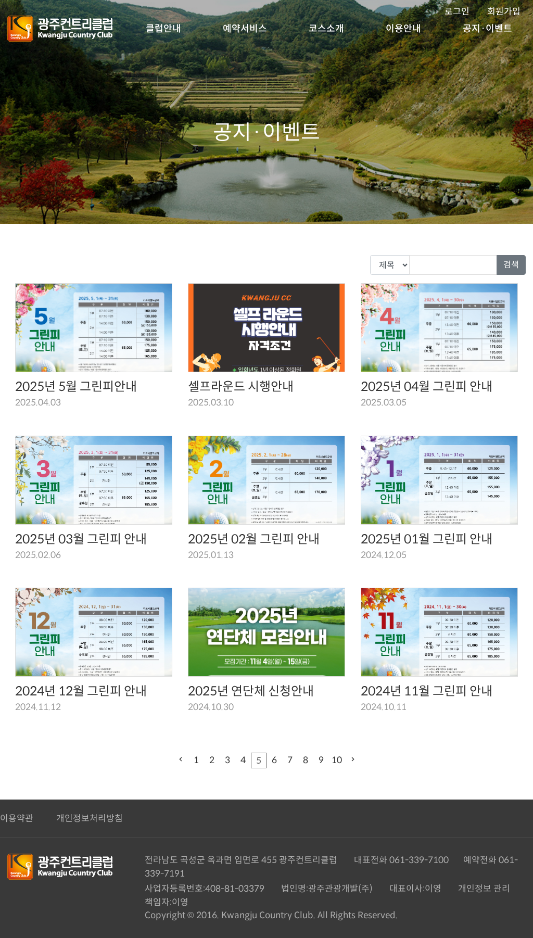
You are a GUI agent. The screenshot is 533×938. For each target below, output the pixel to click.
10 (337, 760)
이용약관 (16, 818)
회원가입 (504, 11)
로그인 (457, 11)
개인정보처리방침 (89, 818)
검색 (511, 264)
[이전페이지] (180, 760)
